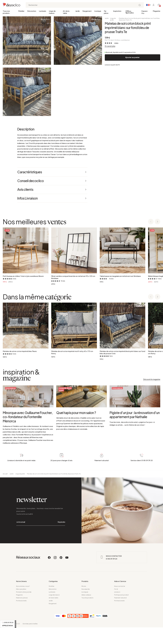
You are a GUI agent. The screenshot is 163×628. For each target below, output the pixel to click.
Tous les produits (87, 598)
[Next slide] (157, 222)
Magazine (156, 11)
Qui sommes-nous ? (23, 586)
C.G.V (18, 624)
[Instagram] (55, 558)
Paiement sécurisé (120, 598)
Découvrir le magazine (151, 379)
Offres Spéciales (130, 12)
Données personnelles (30, 624)
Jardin (77, 11)
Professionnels (21, 601)
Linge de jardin (113, 19)
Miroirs (84, 586)
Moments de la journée (23, 592)
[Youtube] (66, 558)
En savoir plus (110, 46)
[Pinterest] (61, 558)
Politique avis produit (121, 595)
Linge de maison (52, 12)
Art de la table (66, 12)
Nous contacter (119, 586)
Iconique (97, 11)
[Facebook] (49, 558)
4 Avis (116, 43)
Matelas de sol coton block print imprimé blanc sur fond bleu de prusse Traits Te (139, 19)
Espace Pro (144, 12)
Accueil (5, 474)
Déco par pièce (21, 589)
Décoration (31, 11)
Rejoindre (61, 522)
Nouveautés (86, 589)
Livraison (117, 592)
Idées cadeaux (86, 595)
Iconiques (85, 592)
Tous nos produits (6, 12)
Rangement (87, 11)
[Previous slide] (151, 222)
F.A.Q (116, 589)
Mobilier (21, 11)
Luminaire (42, 11)
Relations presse (21, 598)
